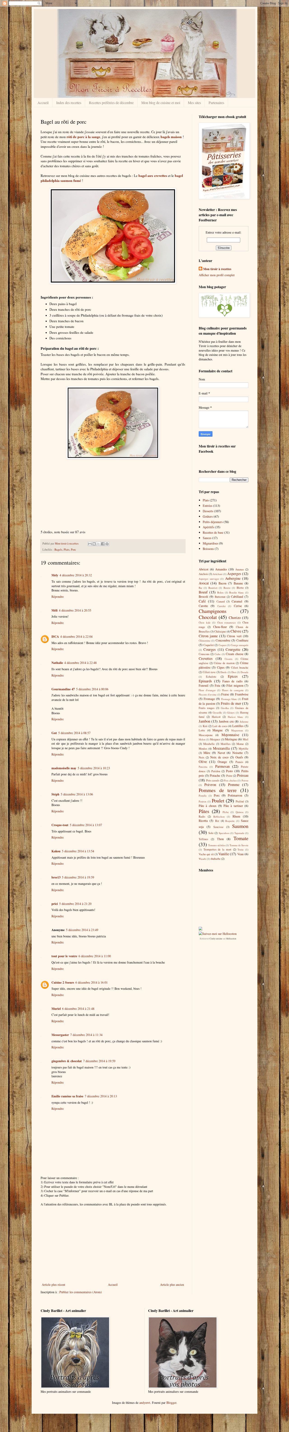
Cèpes (220, 667)
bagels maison (171, 136)
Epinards (205, 681)
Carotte (203, 606)
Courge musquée (239, 645)
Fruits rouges (206, 708)
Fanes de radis (232, 681)
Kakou (56, 851)
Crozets (228, 658)
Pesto (229, 771)
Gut (54, 732)
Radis (202, 816)
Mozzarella (221, 748)
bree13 (56, 877)
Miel (245, 739)
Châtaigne (220, 631)
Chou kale (204, 622)
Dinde (223, 672)
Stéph (55, 794)
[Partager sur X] (98, 544)
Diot (233, 672)
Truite (241, 849)
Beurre (227, 587)
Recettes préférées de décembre (111, 102)
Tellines (203, 839)
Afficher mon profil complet (217, 275)
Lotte (202, 730)
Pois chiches (230, 780)
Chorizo (235, 617)
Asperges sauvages (209, 578)
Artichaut (217, 574)
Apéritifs (208, 527)
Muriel (56, 1008)
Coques (222, 645)
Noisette (237, 753)
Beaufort (212, 587)
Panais (239, 762)
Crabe (217, 654)
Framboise (241, 694)
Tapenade (239, 833)
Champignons (212, 610)
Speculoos (224, 833)
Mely (54, 575)
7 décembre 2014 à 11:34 (86, 1035)
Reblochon (219, 816)
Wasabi (202, 858)
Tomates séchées (216, 845)
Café (202, 601)
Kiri (205, 726)
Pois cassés (212, 780)
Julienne (244, 721)
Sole (211, 833)
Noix (201, 757)
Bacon (222, 583)
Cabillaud (237, 596)
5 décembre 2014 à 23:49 (82, 930)
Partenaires (216, 102)
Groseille (217, 712)
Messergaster (60, 1034)
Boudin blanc (236, 592)
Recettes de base (213, 532)
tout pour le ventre (64, 956)
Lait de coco (219, 726)
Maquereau (237, 730)
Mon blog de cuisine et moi (160, 102)
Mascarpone (206, 735)
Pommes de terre (218, 790)
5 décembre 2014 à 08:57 (74, 733)
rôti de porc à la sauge (83, 136)
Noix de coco (219, 757)
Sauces (207, 538)
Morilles (226, 744)
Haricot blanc (235, 716)
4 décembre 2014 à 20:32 (76, 575)
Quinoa (239, 812)
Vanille (223, 853)
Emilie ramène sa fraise (67, 1096)
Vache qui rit (206, 854)
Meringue (231, 739)
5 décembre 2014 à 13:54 (78, 851)
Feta (217, 685)
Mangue (217, 730)
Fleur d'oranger (207, 690)
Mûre (206, 753)
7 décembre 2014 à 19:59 (99, 1061)
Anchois (203, 574)
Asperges (234, 573)
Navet (221, 753)
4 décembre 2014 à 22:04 (76, 636)
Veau (240, 854)
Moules (203, 749)
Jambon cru (226, 721)
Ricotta (203, 820)
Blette (240, 588)
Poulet (218, 800)
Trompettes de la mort (217, 849)
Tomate (240, 838)
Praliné (240, 801)
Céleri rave (209, 672)
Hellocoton (231, 938)
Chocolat (208, 617)
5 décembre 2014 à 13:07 (86, 825)
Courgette (233, 649)
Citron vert (234, 636)
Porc (73, 549)
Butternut (220, 597)
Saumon (240, 826)
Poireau (242, 775)
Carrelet (221, 606)
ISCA (55, 636)
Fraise (225, 694)
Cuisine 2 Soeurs (62, 982)
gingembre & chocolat (66, 1061)
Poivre (245, 780)
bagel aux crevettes (152, 175)
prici (54, 903)
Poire (229, 776)
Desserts (208, 511)
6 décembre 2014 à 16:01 (91, 982)
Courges (209, 649)
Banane (238, 583)
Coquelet (208, 645)
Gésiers (231, 712)
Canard (221, 601)
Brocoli (203, 596)
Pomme (233, 784)
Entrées (207, 505)
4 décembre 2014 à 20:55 (75, 610)
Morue (240, 744)
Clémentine (204, 640)
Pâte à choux (208, 806)
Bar (200, 587)
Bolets (220, 592)
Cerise (238, 606)
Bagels (58, 549)
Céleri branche (239, 668)
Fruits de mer (231, 703)
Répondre (57, 596)
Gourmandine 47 (63, 689)
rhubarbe (216, 859)
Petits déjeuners (213, 522)
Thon (220, 839)
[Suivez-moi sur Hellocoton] (218, 933)
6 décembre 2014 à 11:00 (95, 956)
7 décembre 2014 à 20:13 (101, 1096)
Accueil (43, 102)
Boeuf (203, 592)
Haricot (216, 717)
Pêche (226, 812)
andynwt (144, 1402)
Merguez (215, 739)
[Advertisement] (113, 496)
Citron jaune (208, 635)
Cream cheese (234, 654)
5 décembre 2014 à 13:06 (77, 794)
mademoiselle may (63, 768)
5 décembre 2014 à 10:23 (94, 768)
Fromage (209, 699)
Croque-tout (59, 825)
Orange (222, 762)
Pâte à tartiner (233, 806)
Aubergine (232, 578)
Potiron (202, 801)
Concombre (223, 640)
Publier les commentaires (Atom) (80, 1292)
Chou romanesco (226, 622)
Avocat (204, 583)
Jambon (204, 721)
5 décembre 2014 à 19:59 (78, 877)
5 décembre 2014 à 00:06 (92, 689)
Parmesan (222, 766)
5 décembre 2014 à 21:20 (75, 903)
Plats (67, 549)
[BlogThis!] (94, 544)
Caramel (237, 601)
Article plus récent (53, 1284)
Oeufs (239, 757)
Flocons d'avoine (208, 694)
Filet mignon (234, 685)
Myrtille (243, 749)
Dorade (244, 672)
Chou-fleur (220, 627)
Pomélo (203, 795)
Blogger (171, 1402)
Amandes (221, 569)
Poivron (210, 784)
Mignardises (210, 543)
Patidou (215, 771)
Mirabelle (209, 744)
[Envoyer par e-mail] (90, 544)
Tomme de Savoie (239, 845)
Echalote (211, 677)
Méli (54, 610)
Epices (233, 676)
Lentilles (237, 726)
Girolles (225, 708)
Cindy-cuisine (216, 938)
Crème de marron (224, 663)
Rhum (236, 816)
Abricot (203, 569)
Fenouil (203, 685)
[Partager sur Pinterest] (107, 544)
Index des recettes (68, 102)
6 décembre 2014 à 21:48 (78, 1008)
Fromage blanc (229, 699)
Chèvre (236, 631)
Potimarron (235, 795)
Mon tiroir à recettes (217, 269)
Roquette (230, 821)
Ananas (239, 569)
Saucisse (218, 827)
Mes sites (194, 102)
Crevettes (206, 658)
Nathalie (57, 662)
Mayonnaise (230, 734)
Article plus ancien (172, 1284)
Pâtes (204, 811)
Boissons (208, 549)
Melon (202, 739)
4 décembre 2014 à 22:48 (80, 662)
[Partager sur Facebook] (102, 544)
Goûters (208, 516)
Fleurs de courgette (233, 690)
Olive (203, 761)
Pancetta (203, 766)
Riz (217, 821)
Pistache (215, 775)
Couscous (204, 654)
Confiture (242, 640)
